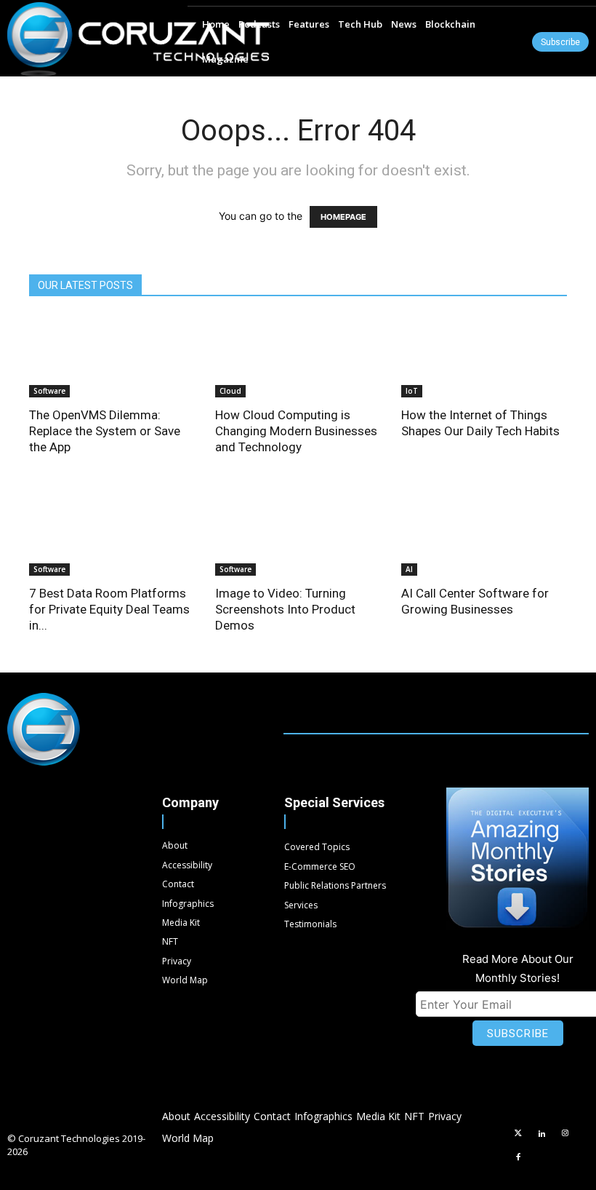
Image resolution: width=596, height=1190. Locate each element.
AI (409, 569)
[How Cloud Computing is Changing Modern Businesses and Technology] (298, 356)
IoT (412, 391)
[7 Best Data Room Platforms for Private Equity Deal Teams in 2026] (112, 535)
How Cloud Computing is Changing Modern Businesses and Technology (296, 431)
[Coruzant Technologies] (138, 39)
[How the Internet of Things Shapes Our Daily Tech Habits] (484, 356)
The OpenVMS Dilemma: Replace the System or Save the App (104, 431)
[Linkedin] (541, 1134)
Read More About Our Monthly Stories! (517, 968)
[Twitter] (518, 1134)
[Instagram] (565, 1134)
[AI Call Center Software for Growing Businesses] (484, 535)
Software (49, 391)
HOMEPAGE (343, 217)
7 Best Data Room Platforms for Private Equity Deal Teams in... (109, 609)
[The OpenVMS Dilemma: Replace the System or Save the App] (112, 356)
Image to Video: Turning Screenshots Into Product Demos (285, 609)
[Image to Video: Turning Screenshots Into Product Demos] (298, 535)
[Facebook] (518, 1158)
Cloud (230, 391)
